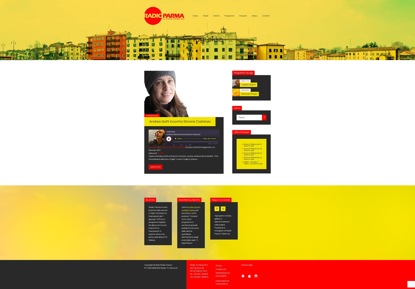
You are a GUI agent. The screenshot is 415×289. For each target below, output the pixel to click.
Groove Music (249, 94)
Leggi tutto (155, 167)
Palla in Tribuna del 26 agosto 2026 (253, 149)
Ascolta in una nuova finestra (172, 147)
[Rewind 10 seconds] (181, 145)
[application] (195, 139)
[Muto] (209, 139)
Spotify (161, 153)
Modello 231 (221, 269)
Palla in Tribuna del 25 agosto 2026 (253, 154)
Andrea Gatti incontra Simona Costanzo (180, 121)
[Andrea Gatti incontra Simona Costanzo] (172, 94)
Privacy (219, 266)
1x (186, 145)
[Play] (176, 139)
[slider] (214, 138)
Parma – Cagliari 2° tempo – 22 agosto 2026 (253, 163)
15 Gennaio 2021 (152, 115)
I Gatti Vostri (248, 84)
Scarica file (153, 147)
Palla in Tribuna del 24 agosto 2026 (253, 158)
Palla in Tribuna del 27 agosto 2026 (253, 145)
